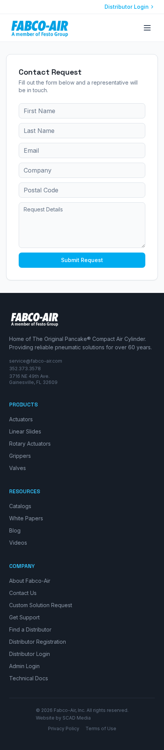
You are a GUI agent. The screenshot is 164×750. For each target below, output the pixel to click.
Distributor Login (127, 6)
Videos (18, 542)
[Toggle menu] (147, 27)
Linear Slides (25, 431)
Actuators (21, 419)
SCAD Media (77, 718)
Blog (15, 530)
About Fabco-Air (29, 580)
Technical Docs (28, 678)
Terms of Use (100, 728)
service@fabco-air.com (35, 361)
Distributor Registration (37, 641)
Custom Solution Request (40, 605)
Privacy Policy (63, 728)
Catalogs (20, 506)
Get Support (24, 617)
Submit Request (82, 260)
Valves (17, 468)
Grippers (20, 456)
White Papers (26, 518)
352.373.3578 (25, 368)
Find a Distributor (30, 629)
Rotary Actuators (30, 443)
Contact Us (23, 593)
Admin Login (24, 666)
